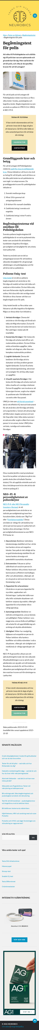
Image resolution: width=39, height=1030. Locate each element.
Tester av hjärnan (14, 35)
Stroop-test (6, 871)
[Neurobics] (19, 15)
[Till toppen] (35, 1021)
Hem (5, 35)
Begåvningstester (29, 35)
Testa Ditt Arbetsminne (10, 861)
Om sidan (6, 1026)
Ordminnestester (8, 886)
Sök (33, 837)
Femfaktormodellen (15, 519)
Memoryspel (6, 866)
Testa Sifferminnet (8, 881)
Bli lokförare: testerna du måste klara (15, 808)
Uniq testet (7, 278)
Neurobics (13, 1024)
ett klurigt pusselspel (25, 401)
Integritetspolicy (17, 1026)
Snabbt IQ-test (7, 876)
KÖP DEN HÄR (19, 940)
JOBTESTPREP (19, 148)
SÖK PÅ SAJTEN (8, 834)
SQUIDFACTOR (19, 142)
